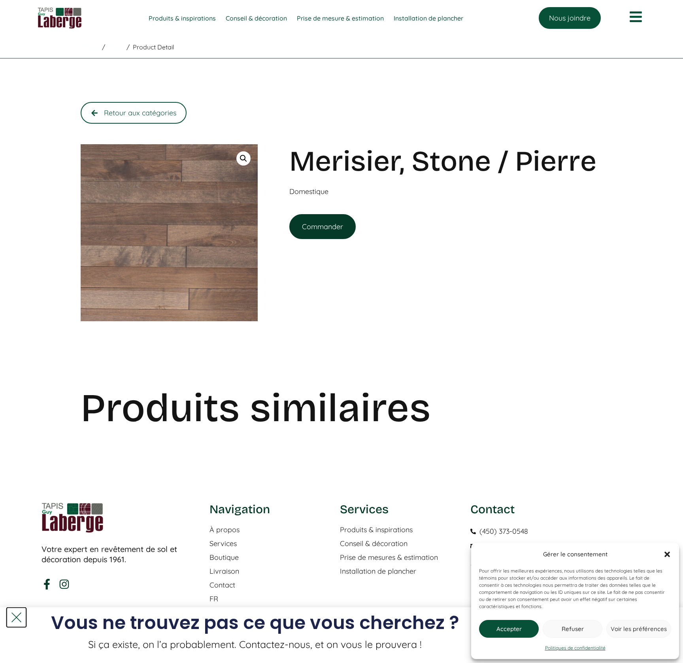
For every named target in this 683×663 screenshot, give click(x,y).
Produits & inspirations (376, 530)
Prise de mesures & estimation (389, 557)
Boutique (224, 557)
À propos (224, 530)
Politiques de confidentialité (575, 648)
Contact (222, 585)
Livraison (224, 571)
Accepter (509, 629)
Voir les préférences (639, 629)
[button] (667, 554)
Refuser (573, 629)
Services (223, 544)
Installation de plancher (378, 571)
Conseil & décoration (374, 544)
